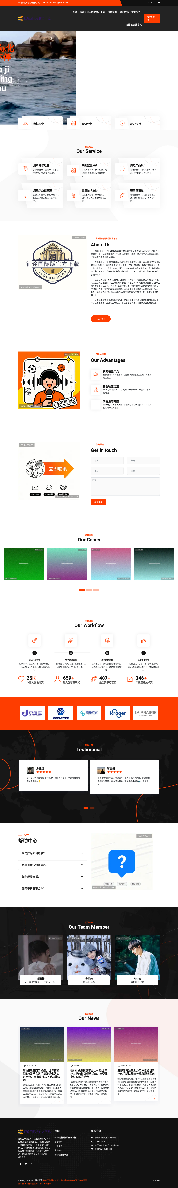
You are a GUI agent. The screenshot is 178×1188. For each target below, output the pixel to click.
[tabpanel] (23, 568)
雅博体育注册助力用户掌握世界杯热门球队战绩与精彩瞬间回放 (41, 1072)
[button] (175, 78)
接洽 (134, 24)
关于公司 (101, 319)
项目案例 (112, 12)
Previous (3, 568)
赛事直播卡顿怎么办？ (35, 865)
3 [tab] (96, 590)
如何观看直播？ (31, 876)
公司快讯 (124, 12)
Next (174, 568)
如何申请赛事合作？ (34, 888)
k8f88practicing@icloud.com (57, 3)
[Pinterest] (31, 1163)
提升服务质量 (23, 116)
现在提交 (98, 502)
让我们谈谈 (151, 18)
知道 (92, 12)
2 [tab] (89, 590)
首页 (74, 12)
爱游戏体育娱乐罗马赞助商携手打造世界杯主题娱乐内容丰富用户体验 (136, 1074)
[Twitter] (26, 1163)
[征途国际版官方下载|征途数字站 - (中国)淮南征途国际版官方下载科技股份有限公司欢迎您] (34, 18)
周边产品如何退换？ (34, 853)
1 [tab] (82, 590)
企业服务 (136, 12)
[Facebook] (20, 1163)
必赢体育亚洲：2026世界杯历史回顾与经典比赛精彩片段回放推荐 (89, 1074)
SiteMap (156, 1180)
